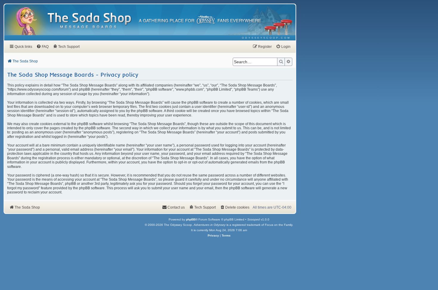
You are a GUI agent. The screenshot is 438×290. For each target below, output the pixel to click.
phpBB (190, 219)
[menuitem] (266, 38)
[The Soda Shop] (89, 20)
